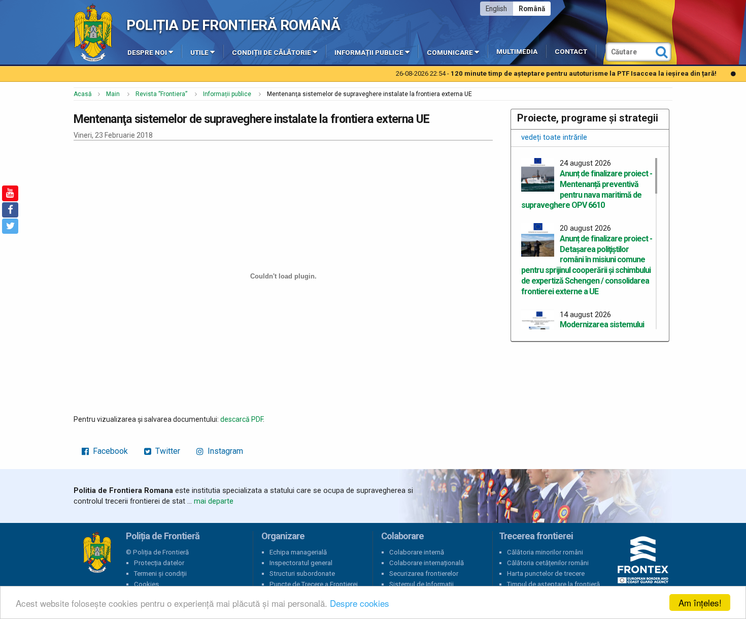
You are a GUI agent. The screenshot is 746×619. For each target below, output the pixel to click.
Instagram (224, 451)
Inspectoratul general (300, 563)
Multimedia (516, 51)
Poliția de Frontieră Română (233, 25)
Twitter (166, 451)
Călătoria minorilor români (545, 552)
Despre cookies (359, 603)
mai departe (213, 501)
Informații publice (368, 52)
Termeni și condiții (160, 573)
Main (113, 94)
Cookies (146, 584)
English (496, 9)
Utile (199, 52)
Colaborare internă (416, 552)
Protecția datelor (159, 563)
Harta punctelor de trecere (546, 573)
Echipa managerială (298, 552)
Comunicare (450, 52)
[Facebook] (10, 210)
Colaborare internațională (426, 563)
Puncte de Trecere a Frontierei (313, 584)
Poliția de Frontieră (97, 552)
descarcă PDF (241, 419)
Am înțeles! (700, 602)
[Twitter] (10, 226)
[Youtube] (10, 193)
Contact (571, 51)
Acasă (83, 94)
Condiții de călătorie (271, 52)
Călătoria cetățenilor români (548, 563)
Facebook (109, 451)
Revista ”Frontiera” (161, 94)
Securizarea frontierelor (423, 573)
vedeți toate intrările (554, 137)
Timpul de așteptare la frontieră (553, 584)
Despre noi (147, 52)
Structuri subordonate (302, 573)
